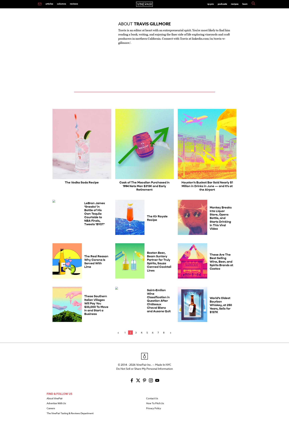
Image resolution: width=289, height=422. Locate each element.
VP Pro (210, 3)
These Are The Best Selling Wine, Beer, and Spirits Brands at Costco (221, 261)
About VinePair (55, 398)
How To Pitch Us (155, 403)
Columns (61, 3)
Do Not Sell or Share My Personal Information (144, 369)
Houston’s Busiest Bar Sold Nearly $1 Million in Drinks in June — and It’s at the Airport (207, 186)
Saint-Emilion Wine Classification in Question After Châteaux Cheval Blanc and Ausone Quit (159, 301)
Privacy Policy (153, 408)
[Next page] (170, 332)
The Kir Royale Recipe (157, 218)
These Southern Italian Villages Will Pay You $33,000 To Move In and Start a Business (96, 305)
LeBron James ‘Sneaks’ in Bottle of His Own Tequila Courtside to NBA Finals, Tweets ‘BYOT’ (94, 213)
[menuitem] (39, 4)
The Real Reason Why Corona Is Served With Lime (96, 262)
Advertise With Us (56, 403)
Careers (51, 408)
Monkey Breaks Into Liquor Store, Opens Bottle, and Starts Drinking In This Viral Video (221, 218)
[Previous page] (119, 332)
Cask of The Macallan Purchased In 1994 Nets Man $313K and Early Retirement (144, 186)
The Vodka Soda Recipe (82, 182)
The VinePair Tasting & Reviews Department (70, 413)
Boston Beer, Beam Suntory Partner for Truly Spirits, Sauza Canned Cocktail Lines (159, 261)
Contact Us (152, 398)
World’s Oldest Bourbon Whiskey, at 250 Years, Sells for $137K (221, 305)
